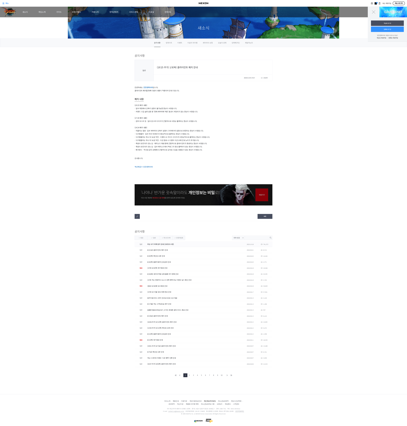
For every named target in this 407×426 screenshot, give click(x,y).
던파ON (168, 12)
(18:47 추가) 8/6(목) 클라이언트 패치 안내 (161, 364)
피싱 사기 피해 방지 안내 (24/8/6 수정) (160, 244)
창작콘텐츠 (113, 12)
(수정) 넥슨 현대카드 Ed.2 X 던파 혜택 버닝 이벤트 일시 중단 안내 (169, 280)
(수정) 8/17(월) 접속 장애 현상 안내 (159, 292)
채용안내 (176, 401)
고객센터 (236, 404)
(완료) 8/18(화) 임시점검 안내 (157, 286)
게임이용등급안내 (195, 401)
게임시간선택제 (236, 401)
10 (221, 375)
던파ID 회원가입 (393, 38)
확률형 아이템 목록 (192, 404)
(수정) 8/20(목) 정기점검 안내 (157, 268)
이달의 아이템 (192, 42)
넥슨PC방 (180, 404)
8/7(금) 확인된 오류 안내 (155, 352)
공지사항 (157, 42)
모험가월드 (76, 12)
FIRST (176, 375)
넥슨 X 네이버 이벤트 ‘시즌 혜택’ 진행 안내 (161, 358)
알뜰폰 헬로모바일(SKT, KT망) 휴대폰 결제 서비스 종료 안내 (168, 310)
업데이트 (169, 42)
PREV (180, 375)
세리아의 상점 (208, 42)
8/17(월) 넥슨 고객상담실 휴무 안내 (159, 304)
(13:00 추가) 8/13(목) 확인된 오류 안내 (160, 328)
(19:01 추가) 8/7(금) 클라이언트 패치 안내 (161, 346)
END (231, 375)
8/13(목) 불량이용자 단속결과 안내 (159, 334)
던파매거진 (236, 42)
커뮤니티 (95, 12)
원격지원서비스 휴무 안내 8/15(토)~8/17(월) (162, 298)
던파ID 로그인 (387, 29)
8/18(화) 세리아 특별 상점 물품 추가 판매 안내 (163, 274)
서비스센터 (133, 12)
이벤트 (179, 42)
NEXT (227, 375)
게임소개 (42, 12)
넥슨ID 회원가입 (381, 38)
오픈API (219, 404)
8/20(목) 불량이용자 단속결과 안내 (159, 262)
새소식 (25, 12)
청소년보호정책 (223, 401)
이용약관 (184, 401)
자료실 (151, 12)
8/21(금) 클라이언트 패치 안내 (157, 250)
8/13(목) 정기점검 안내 (155, 340)
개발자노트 (249, 42)
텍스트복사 (137, 216)
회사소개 (167, 401)
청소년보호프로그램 (207, 404)
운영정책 (172, 404)
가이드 (59, 12)
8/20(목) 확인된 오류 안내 (156, 256)
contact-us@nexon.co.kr (176, 411)
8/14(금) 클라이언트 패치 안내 (157, 316)
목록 (265, 216)
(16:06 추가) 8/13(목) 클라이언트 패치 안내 (162, 322)
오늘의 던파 (222, 42)
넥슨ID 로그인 (387, 23)
